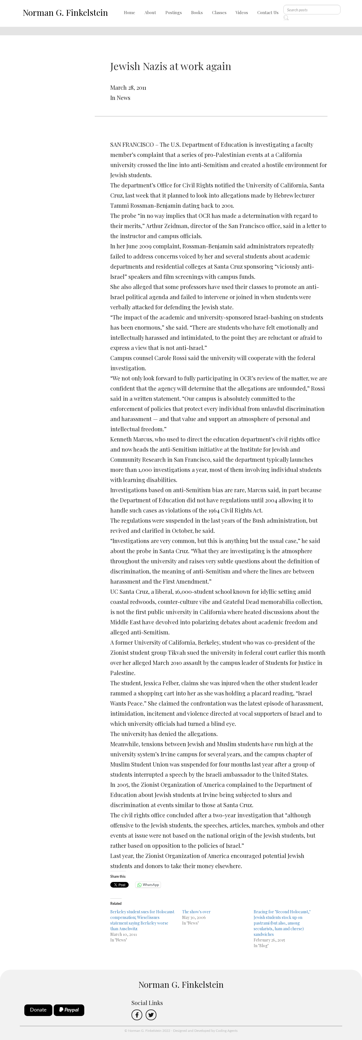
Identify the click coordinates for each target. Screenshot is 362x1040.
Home (129, 12)
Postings (173, 12)
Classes (219, 12)
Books (197, 12)
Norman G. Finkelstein (65, 12)
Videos (242, 12)
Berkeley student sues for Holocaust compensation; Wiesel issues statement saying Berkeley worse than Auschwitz (142, 920)
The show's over (196, 911)
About (150, 12)
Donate (38, 1010)
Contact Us (268, 12)
